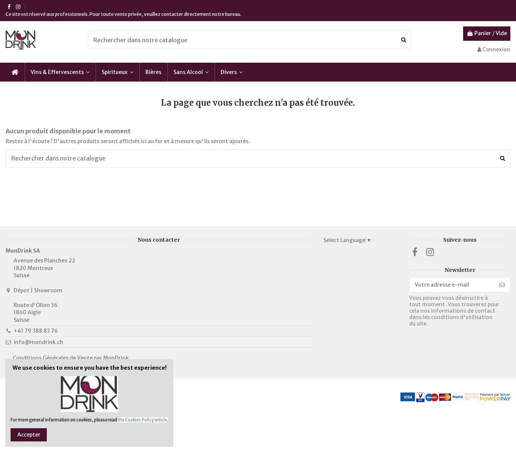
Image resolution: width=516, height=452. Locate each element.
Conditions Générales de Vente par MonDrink (71, 358)
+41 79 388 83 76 (36, 330)
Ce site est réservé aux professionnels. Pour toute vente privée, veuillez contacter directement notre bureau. (123, 14)
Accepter (28, 434)
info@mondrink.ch (38, 342)
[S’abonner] (502, 285)
